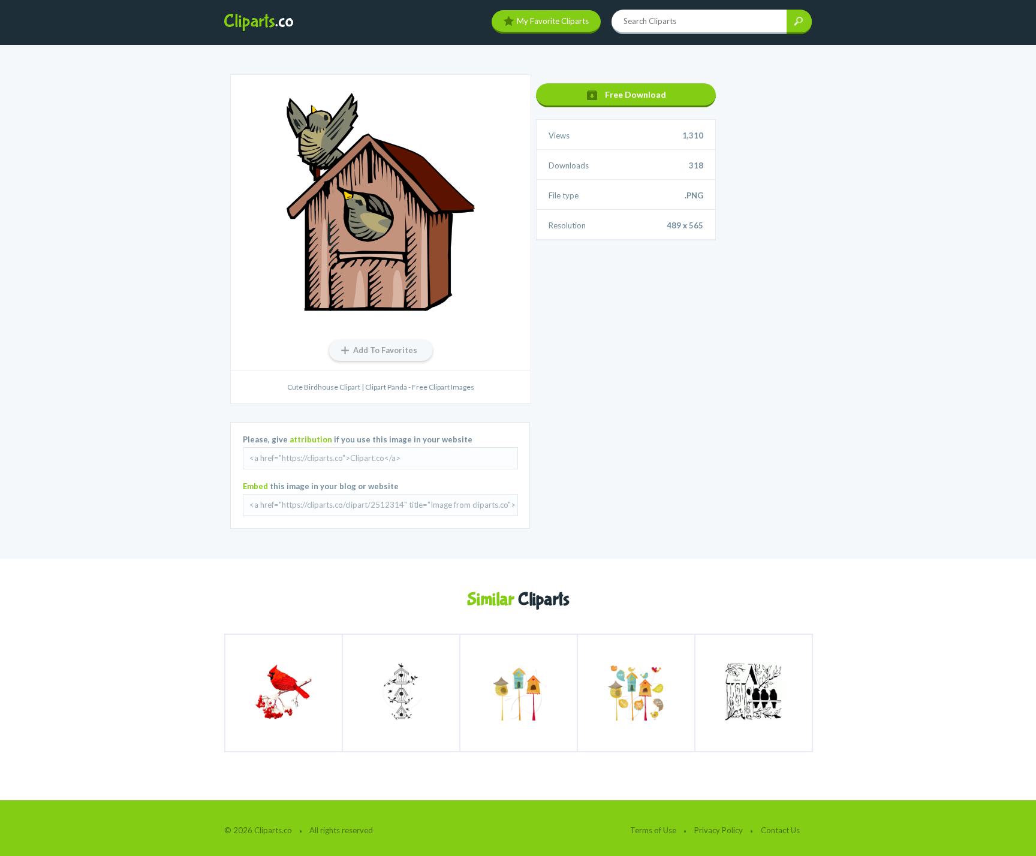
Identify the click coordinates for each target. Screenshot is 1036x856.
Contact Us (780, 830)
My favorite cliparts (553, 21)
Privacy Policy (718, 830)
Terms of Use (653, 830)
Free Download (635, 94)
